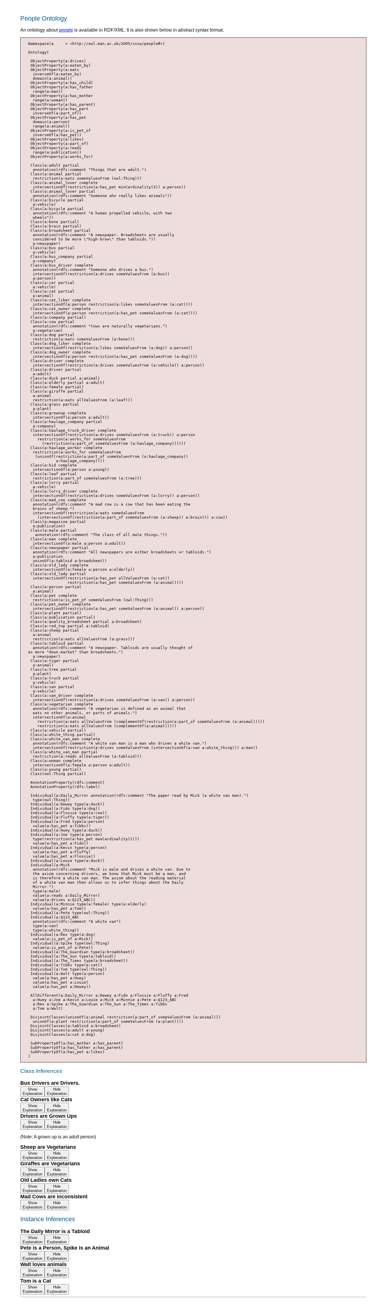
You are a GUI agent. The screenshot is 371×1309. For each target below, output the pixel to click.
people (66, 30)
